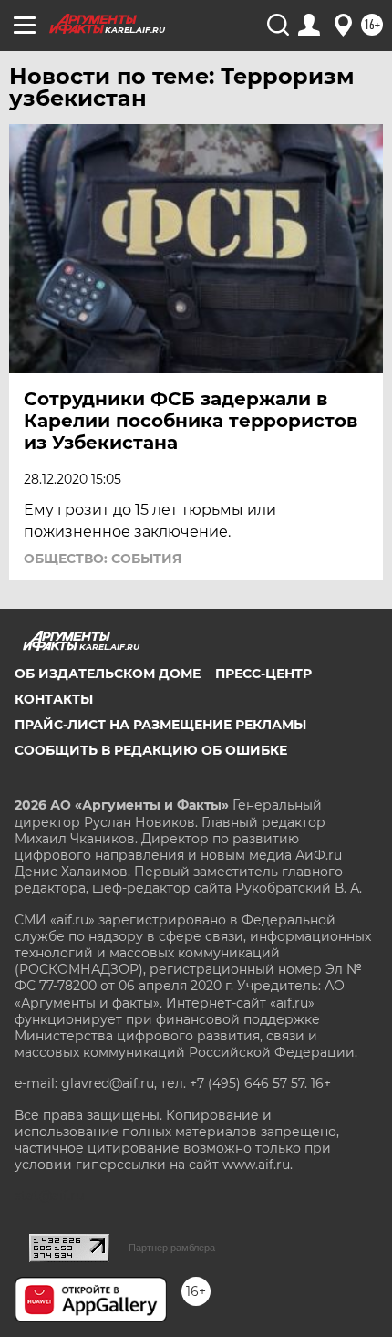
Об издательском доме (108, 673)
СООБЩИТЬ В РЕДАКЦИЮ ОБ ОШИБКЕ (151, 750)
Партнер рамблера (172, 1247)
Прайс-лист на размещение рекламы (160, 724)
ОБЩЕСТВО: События (102, 558)
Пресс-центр (263, 673)
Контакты (54, 699)
